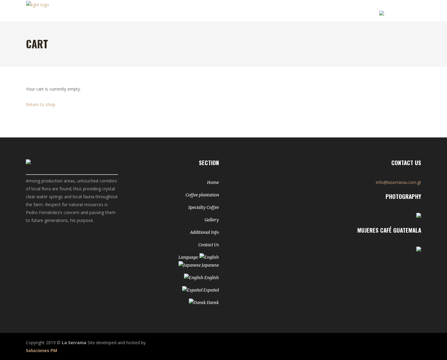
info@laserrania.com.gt (398, 182)
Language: (188, 257)
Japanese (210, 265)
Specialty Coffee (203, 207)
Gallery (212, 220)
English (211, 277)
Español (211, 290)
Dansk (212, 302)
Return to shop (40, 104)
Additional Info (204, 232)
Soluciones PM (41, 350)
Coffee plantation (202, 195)
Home (213, 182)
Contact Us (208, 245)
